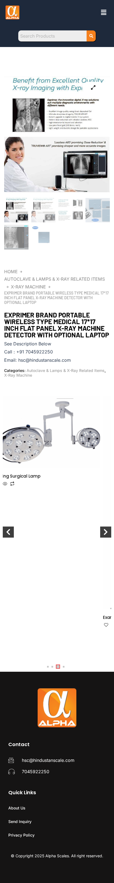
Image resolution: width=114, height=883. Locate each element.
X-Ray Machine (28, 287)
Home (11, 271)
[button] (103, 12)
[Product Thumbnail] (93, 87)
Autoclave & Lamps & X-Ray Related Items (54, 279)
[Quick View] (5, 484)
